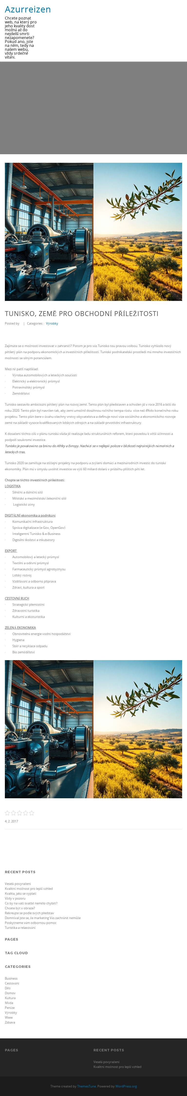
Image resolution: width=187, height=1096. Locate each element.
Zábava (10, 1022)
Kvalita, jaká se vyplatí (20, 893)
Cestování (12, 983)
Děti (7, 988)
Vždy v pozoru (15, 898)
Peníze (10, 1007)
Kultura (10, 998)
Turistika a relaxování (20, 927)
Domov (10, 993)
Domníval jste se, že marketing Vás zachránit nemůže (43, 918)
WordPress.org (126, 1086)
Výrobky (52, 323)
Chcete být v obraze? (20, 908)
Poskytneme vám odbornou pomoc (30, 923)
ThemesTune (86, 1086)
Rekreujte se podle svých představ (29, 913)
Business (11, 978)
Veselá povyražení (18, 883)
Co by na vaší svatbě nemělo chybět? (31, 903)
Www (9, 1017)
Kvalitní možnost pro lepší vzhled (29, 888)
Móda (9, 1003)
